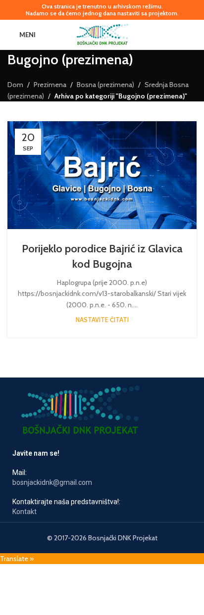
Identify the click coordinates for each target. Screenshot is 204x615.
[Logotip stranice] (102, 33)
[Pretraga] (193, 35)
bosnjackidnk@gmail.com (52, 482)
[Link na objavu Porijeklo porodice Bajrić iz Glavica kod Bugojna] (102, 175)
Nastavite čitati (102, 320)
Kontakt (24, 512)
